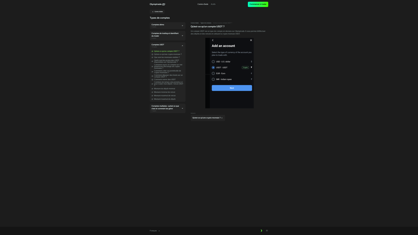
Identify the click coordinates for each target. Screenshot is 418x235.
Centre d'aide (195, 23)
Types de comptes (206, 23)
